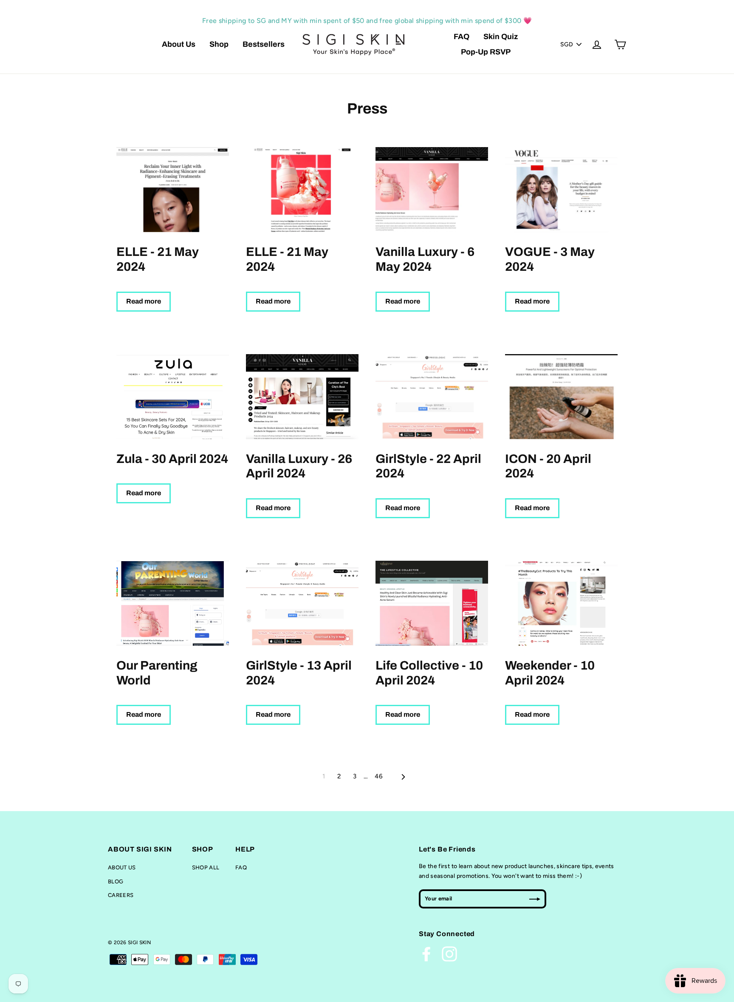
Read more (143, 301)
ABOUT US (122, 867)
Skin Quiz (500, 36)
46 (379, 776)
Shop (219, 44)
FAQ (461, 36)
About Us (178, 44)
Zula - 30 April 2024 (172, 459)
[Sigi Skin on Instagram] (449, 954)
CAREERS (120, 895)
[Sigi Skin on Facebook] (426, 954)
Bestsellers (264, 44)
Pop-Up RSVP (486, 52)
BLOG (115, 881)
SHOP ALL (206, 867)
